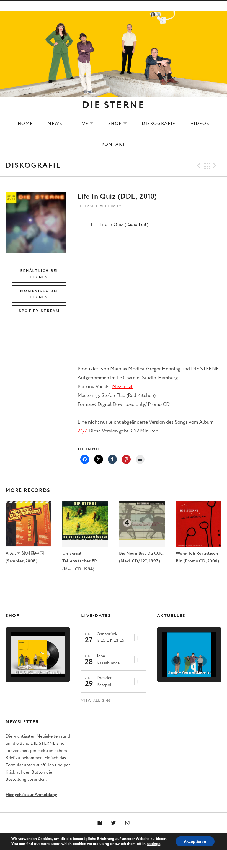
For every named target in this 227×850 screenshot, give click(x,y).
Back (206, 165)
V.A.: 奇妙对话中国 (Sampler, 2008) (25, 557)
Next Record (215, 165)
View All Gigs (96, 700)
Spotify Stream (39, 311)
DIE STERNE (113, 105)
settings (153, 844)
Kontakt (113, 144)
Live (88, 123)
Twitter (113, 823)
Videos (200, 123)
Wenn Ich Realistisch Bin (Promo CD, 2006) (197, 557)
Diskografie (159, 123)
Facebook (100, 823)
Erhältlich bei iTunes (39, 273)
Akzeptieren (195, 841)
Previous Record (198, 165)
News (55, 123)
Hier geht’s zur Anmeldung (31, 795)
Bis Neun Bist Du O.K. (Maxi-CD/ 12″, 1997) (141, 557)
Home (25, 123)
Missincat (122, 386)
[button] (25, 661)
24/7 (82, 431)
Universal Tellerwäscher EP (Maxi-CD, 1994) (79, 561)
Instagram (127, 823)
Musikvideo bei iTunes (39, 294)
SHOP (121, 123)
